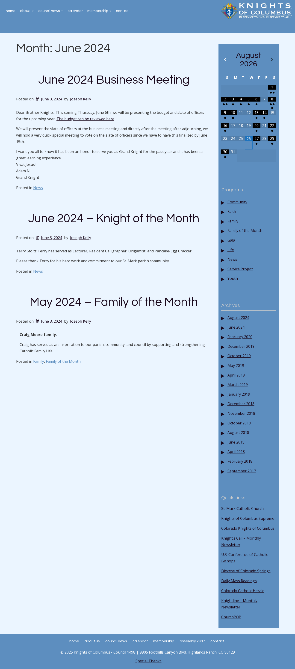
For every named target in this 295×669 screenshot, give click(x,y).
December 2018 (240, 403)
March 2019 (237, 384)
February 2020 (239, 336)
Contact (123, 11)
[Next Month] (272, 59)
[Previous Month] (225, 59)
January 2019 (238, 394)
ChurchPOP (231, 616)
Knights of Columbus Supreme (247, 518)
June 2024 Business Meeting (113, 80)
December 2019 (240, 346)
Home (10, 11)
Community (237, 201)
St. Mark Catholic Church (242, 508)
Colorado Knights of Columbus (247, 528)
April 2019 (236, 375)
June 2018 (236, 442)
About (25, 11)
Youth (232, 278)
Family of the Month (63, 361)
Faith (231, 211)
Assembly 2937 (192, 641)
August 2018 (238, 432)
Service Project (240, 269)
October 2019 (239, 355)
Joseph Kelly (80, 99)
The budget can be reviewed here (85, 118)
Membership (98, 11)
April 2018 (236, 451)
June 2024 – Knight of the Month (113, 218)
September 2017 (241, 470)
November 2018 (241, 413)
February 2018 (239, 461)
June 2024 (236, 327)
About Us (92, 641)
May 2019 (235, 365)
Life (230, 249)
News (38, 187)
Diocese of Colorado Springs (246, 570)
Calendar (75, 11)
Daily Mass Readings (239, 580)
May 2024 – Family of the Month (114, 302)
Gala (231, 240)
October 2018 (239, 423)
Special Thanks (149, 660)
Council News (49, 11)
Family (38, 361)
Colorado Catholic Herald (242, 590)
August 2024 (238, 317)
